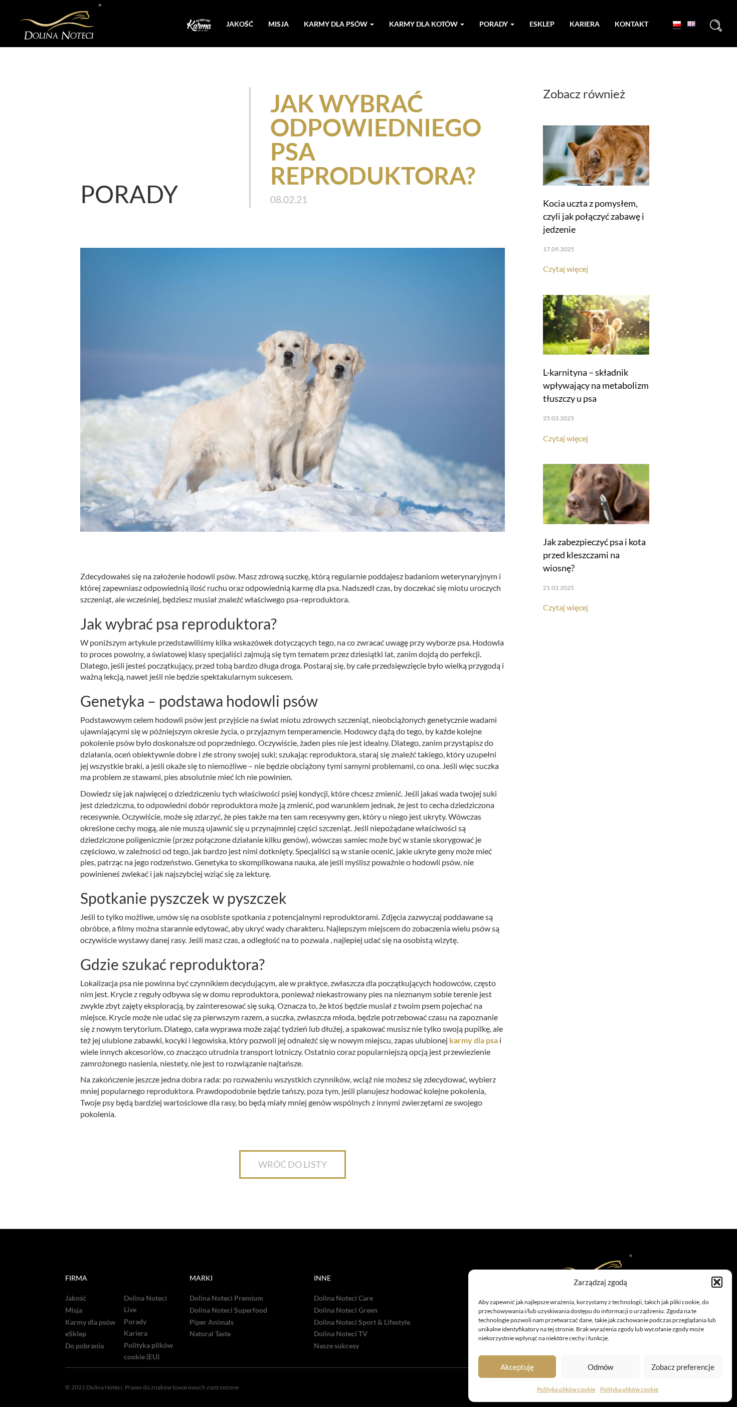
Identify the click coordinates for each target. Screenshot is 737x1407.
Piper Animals (212, 1322)
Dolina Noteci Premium (226, 1298)
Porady (494, 24)
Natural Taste (210, 1334)
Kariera (585, 24)
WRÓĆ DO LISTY (292, 1164)
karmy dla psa (473, 1040)
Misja (278, 24)
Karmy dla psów (336, 24)
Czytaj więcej (565, 268)
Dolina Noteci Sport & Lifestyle (362, 1322)
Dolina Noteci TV (340, 1334)
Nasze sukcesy (336, 1346)
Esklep (542, 24)
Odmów (600, 1366)
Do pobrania (84, 1346)
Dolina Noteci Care (343, 1298)
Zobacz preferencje (682, 1366)
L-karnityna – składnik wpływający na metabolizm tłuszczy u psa (596, 385)
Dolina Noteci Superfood (228, 1310)
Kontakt (631, 24)
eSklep (75, 1334)
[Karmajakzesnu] (199, 25)
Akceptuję (517, 1366)
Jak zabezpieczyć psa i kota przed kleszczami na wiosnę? (594, 554)
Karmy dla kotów (424, 24)
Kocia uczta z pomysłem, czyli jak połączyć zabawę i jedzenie (593, 216)
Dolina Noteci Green (346, 1310)
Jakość (239, 24)
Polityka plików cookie (566, 1389)
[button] (717, 1282)
